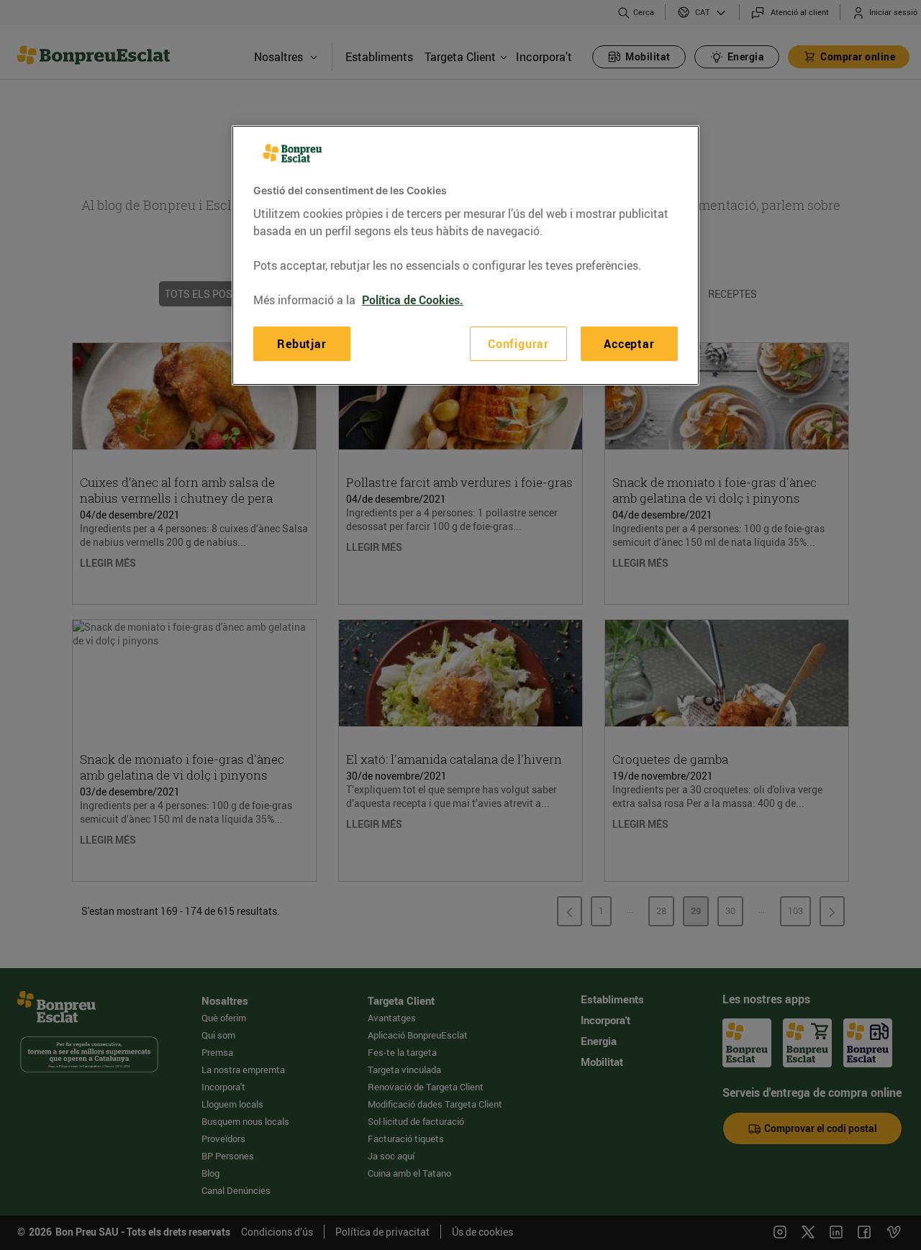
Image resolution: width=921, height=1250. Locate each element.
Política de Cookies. (412, 299)
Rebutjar (301, 343)
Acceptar (629, 343)
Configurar (518, 343)
